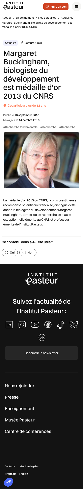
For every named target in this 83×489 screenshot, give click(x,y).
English (23, 474)
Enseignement (19, 408)
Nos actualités (47, 17)
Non (30, 252)
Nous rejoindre (19, 385)
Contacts (10, 466)
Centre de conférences (28, 431)
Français (10, 474)
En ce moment (25, 17)
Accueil (6, 17)
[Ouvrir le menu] (76, 6)
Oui (12, 252)
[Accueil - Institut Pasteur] (13, 6)
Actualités (67, 17)
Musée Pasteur (20, 420)
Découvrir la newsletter (41, 353)
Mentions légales (29, 466)
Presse (12, 397)
